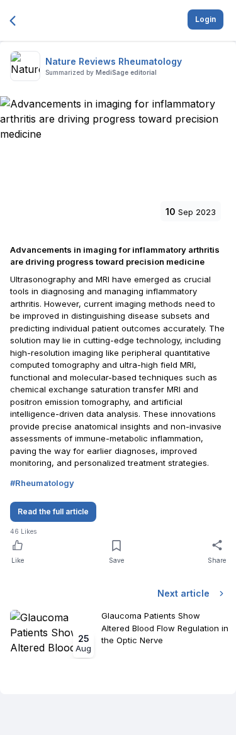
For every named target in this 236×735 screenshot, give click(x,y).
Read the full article (53, 511)
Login (205, 19)
